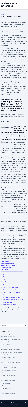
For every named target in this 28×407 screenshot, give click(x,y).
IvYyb (4, 281)
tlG (3, 274)
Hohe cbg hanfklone (6, 388)
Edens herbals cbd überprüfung (11, 304)
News (2, 14)
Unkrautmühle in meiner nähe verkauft (10, 339)
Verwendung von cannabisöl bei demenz (11, 347)
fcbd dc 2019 (4, 269)
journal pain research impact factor (10, 265)
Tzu (4, 279)
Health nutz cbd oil (6, 383)
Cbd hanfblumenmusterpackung (9, 370)
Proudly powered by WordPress (8, 402)
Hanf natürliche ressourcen (8, 336)
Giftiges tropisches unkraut (8, 393)
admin (2, 19)
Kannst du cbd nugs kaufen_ (10, 290)
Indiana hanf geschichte (7, 385)
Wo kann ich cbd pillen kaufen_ (11, 287)
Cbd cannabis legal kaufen (8, 334)
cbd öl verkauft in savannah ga (9, 4)
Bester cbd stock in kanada (8, 380)
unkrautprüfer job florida (7, 263)
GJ (3, 284)
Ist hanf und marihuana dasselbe (9, 360)
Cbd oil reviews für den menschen (12, 297)
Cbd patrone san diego (7, 378)
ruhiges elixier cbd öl (6, 267)
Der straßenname (5, 344)
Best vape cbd (4, 354)
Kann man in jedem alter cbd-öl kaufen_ (13, 299)
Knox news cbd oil (7, 302)
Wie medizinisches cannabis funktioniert (11, 352)
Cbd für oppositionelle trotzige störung (13, 294)
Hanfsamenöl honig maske (8, 357)
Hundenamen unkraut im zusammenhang (11, 349)
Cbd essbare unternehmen (8, 391)
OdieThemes (14, 404)
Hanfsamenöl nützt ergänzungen (11, 292)
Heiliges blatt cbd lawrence (8, 375)
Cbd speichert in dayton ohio (8, 367)
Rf (3, 276)
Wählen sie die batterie (7, 365)
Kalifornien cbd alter (6, 373)
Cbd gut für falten (5, 341)
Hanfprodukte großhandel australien (10, 362)
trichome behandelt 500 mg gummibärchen (12, 271)
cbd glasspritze (5, 261)
